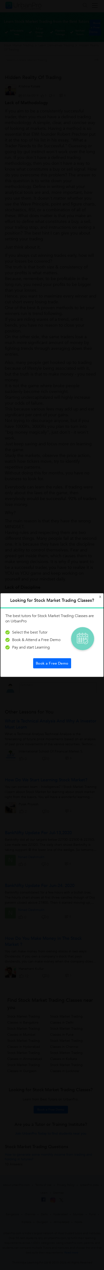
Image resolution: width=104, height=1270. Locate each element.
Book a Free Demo (52, 663)
